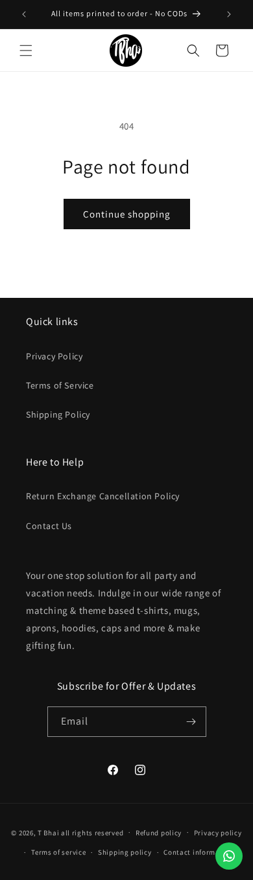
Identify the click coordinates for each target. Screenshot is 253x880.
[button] (26, 50)
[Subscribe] (191, 721)
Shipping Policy (58, 414)
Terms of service (58, 852)
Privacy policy (218, 832)
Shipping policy (125, 852)
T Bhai (48, 832)
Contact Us (49, 526)
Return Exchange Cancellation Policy (103, 496)
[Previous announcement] (24, 14)
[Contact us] (229, 856)
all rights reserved (92, 832)
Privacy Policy (54, 356)
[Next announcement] (229, 14)
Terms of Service (60, 385)
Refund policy (159, 832)
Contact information (198, 852)
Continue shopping (127, 214)
